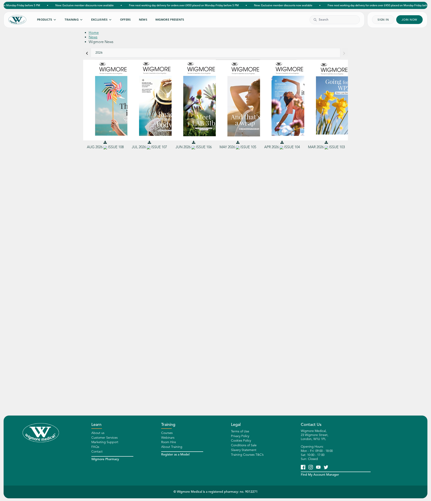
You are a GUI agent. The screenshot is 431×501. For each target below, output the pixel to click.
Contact (97, 451)
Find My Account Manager (320, 475)
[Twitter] (326, 467)
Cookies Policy (241, 440)
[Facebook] (303, 467)
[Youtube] (318, 467)
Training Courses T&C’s (247, 455)
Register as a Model (175, 454)
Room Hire (168, 442)
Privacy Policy (240, 436)
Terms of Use (240, 431)
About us (97, 433)
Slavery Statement (243, 450)
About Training (171, 447)
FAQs (95, 447)
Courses (167, 433)
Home (94, 32)
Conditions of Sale (244, 445)
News (93, 37)
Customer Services (104, 438)
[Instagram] (310, 467)
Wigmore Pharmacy (105, 459)
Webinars (167, 438)
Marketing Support (104, 442)
